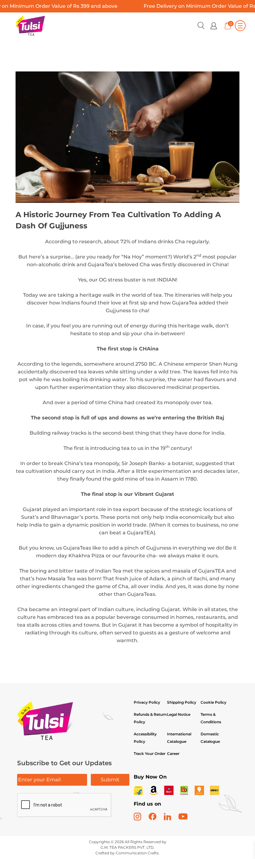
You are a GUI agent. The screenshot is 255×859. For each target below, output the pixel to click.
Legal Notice (178, 714)
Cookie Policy (213, 702)
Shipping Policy (182, 702)
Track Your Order (149, 753)
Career (173, 753)
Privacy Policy (147, 702)
